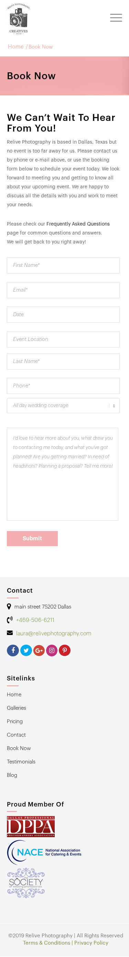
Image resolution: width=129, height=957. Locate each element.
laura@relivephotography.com (53, 633)
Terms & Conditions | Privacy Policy (65, 943)
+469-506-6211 (35, 620)
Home (16, 47)
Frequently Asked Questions (78, 224)
